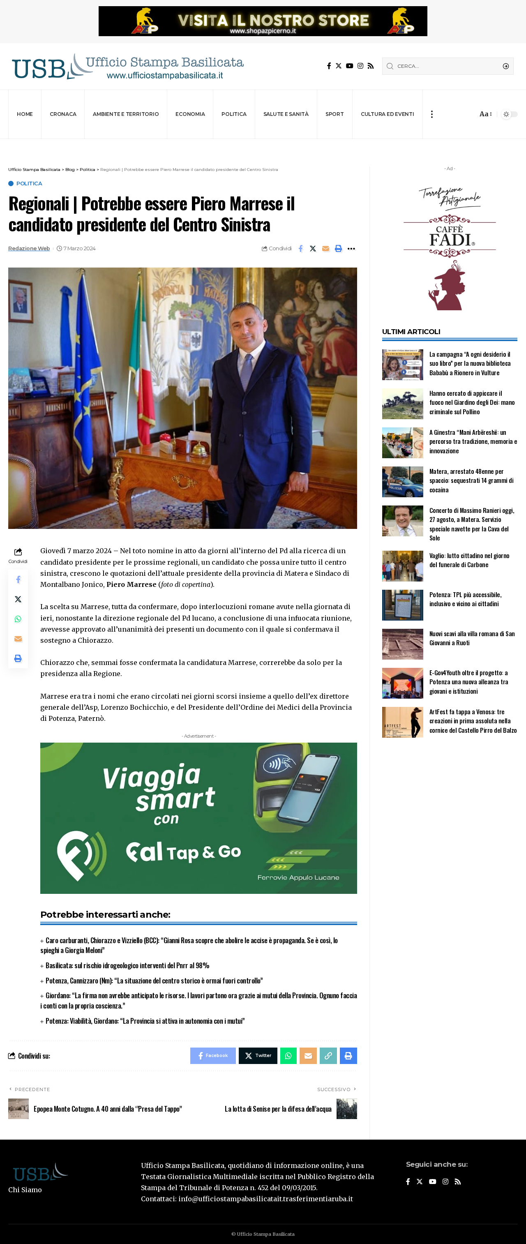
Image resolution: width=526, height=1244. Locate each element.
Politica (29, 183)
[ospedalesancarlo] (263, 144)
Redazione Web (29, 248)
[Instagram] (360, 66)
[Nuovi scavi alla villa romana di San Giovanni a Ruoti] (402, 644)
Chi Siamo (25, 1190)
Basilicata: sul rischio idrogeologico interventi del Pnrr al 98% (127, 965)
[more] (431, 114)
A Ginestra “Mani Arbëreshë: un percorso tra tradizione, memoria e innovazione (473, 441)
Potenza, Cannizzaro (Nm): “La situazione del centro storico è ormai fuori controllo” (154, 980)
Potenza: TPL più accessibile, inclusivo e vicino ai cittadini (465, 599)
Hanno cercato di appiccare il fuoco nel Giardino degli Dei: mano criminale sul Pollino (472, 402)
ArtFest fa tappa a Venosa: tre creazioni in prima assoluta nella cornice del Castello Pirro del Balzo (473, 720)
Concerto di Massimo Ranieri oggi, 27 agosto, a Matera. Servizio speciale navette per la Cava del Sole (471, 523)
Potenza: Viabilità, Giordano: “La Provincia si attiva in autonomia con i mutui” (145, 1021)
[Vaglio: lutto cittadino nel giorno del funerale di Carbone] (402, 566)
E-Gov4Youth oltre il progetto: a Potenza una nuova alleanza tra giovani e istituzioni (468, 681)
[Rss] (370, 66)
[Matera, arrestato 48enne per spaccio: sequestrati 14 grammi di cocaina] (402, 481)
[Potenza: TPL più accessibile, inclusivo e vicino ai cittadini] (402, 605)
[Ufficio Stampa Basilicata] (127, 66)
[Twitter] (338, 66)
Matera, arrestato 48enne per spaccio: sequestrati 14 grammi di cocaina (471, 480)
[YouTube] (349, 66)
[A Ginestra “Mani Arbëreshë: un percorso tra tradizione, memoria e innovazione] (402, 442)
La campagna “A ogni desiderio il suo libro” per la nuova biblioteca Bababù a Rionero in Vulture (470, 363)
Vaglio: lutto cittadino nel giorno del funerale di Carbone (469, 560)
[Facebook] (329, 66)
